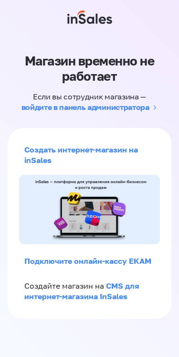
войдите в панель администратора (85, 107)
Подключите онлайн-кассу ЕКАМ (87, 261)
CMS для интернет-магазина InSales (81, 291)
